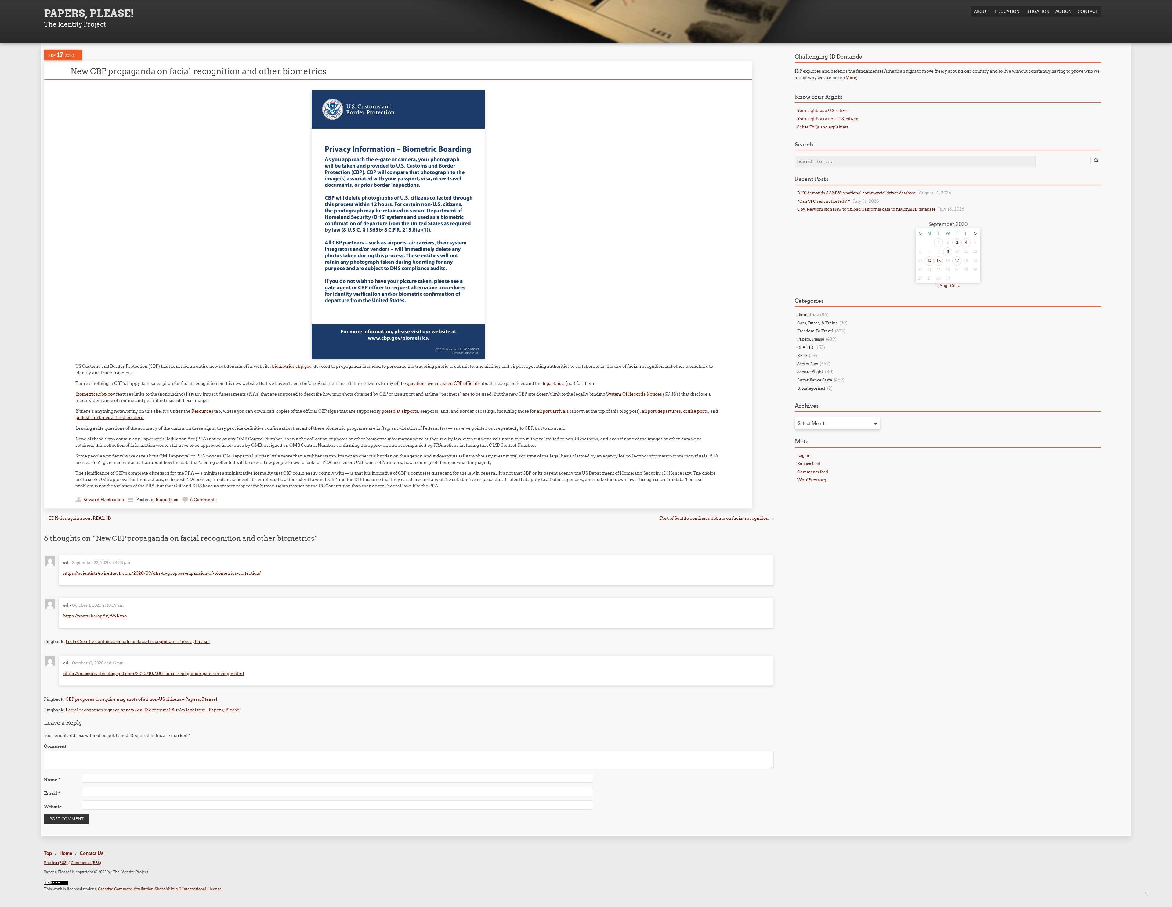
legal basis (554, 383)
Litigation (1037, 11)
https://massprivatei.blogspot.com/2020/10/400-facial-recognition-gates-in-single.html (153, 673)
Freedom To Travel (815, 330)
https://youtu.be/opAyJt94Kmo (95, 616)
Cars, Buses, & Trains (817, 322)
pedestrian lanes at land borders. (109, 417)
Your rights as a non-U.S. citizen (828, 118)
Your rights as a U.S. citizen (823, 110)
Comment (55, 746)
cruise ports (695, 411)
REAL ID (805, 347)
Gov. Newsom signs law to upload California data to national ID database (866, 209)
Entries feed (808, 463)
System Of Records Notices (634, 394)
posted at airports (400, 411)
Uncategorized (811, 388)
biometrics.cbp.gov (291, 366)
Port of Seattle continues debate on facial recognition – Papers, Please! (138, 641)
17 (957, 260)
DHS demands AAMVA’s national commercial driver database (856, 192)
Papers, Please (810, 339)
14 (929, 260)
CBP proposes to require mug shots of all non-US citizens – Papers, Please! (141, 699)
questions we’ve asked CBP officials (443, 383)
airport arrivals (553, 411)
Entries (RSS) (55, 862)
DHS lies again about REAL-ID (77, 518)
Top (48, 853)
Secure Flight (810, 371)
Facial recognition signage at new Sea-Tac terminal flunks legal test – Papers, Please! (153, 710)
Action (1063, 11)
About (981, 11)
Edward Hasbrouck (103, 499)
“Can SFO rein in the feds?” (823, 201)
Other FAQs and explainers (822, 127)
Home (66, 853)
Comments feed (812, 471)
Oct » (955, 285)
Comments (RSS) (86, 862)
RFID (802, 355)
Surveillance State (814, 380)
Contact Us (91, 853)
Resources (202, 411)
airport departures (661, 411)
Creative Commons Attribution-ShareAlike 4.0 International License (160, 889)
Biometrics (167, 499)
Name (52, 779)
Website (53, 806)
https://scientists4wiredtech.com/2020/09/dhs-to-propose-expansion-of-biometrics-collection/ (162, 573)
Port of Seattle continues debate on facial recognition (717, 518)
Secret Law (807, 363)
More (850, 77)
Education (1007, 11)
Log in (803, 455)
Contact (1088, 11)
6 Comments (203, 499)
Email (52, 793)
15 (938, 260)
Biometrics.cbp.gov (95, 394)
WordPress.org (811, 479)
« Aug (941, 285)
